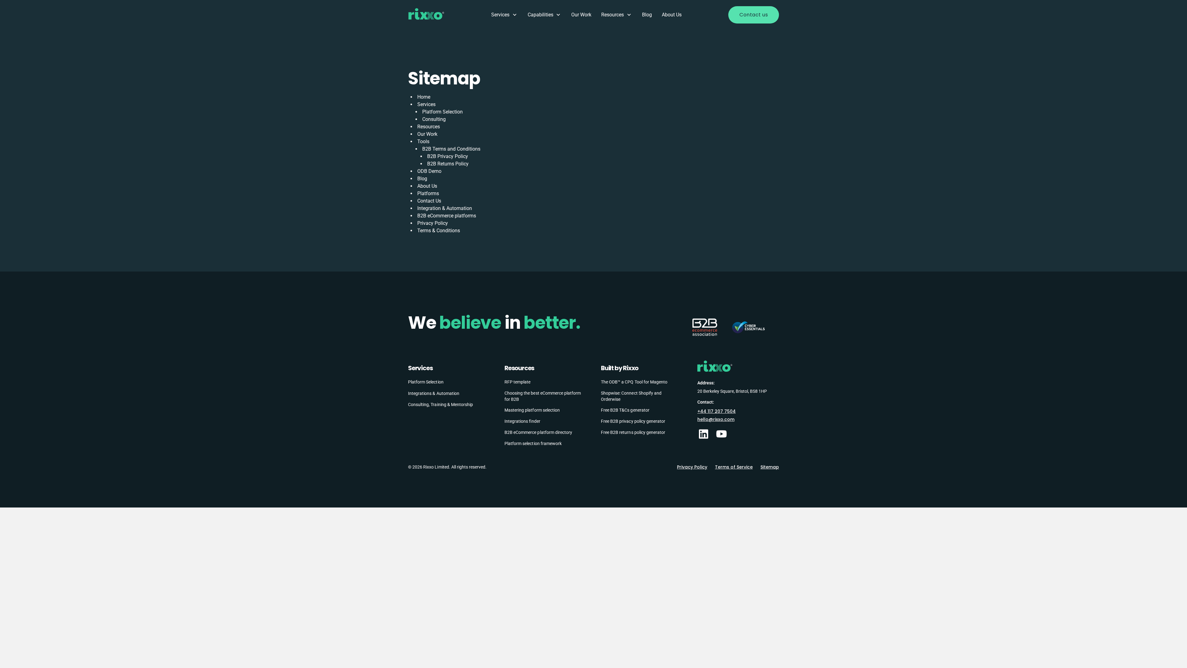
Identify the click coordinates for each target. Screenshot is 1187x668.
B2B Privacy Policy (447, 156)
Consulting (434, 119)
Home (423, 97)
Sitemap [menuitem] (769, 467)
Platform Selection (442, 112)
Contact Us (429, 201)
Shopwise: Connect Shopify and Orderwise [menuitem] (631, 396)
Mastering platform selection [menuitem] (532, 410)
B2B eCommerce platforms (446, 216)
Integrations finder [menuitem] (522, 421)
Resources (612, 15)
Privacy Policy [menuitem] (692, 467)
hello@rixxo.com (715, 419)
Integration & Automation (444, 208)
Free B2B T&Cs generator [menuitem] (625, 410)
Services (500, 15)
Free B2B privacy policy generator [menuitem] (633, 421)
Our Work (581, 15)
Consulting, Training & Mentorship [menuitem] (440, 404)
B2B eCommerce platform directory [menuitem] (538, 432)
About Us (672, 15)
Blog (647, 15)
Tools (423, 141)
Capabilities (540, 15)
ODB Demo (429, 171)
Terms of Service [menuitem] (734, 467)
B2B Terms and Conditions (451, 149)
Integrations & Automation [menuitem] (433, 393)
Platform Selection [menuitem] (426, 381)
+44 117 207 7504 (716, 411)
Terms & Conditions (438, 230)
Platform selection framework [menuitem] (533, 443)
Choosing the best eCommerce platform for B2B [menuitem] (542, 396)
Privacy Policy (432, 223)
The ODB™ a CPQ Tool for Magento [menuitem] (634, 381)
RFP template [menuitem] (517, 381)
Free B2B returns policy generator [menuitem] (633, 432)
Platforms (428, 193)
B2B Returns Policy (448, 164)
